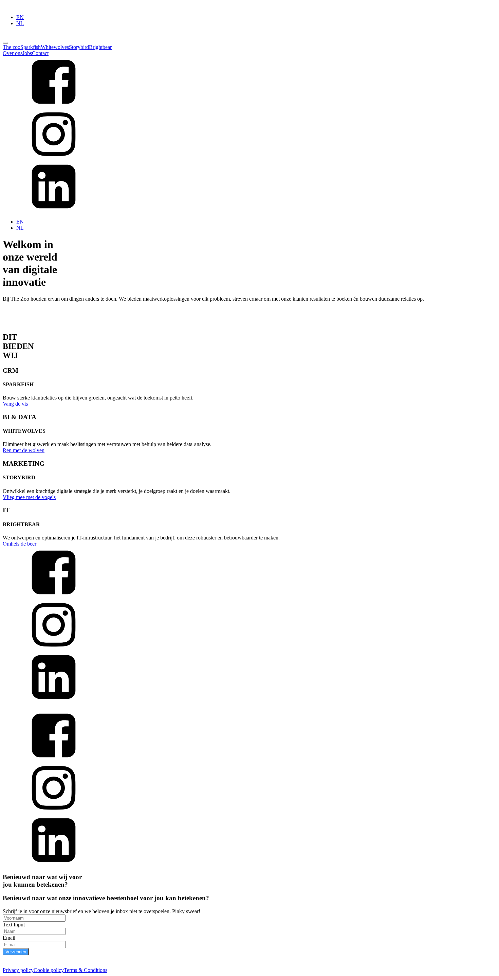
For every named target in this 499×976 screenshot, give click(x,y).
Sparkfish (30, 47)
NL (20, 23)
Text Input (14, 924)
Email (9, 938)
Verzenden (15, 951)
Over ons (12, 53)
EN (20, 17)
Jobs (27, 53)
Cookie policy (49, 970)
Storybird (79, 47)
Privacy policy (18, 970)
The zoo (11, 47)
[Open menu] (5, 43)
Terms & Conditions (85, 970)
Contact (40, 53)
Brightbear (100, 47)
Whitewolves (55, 47)
